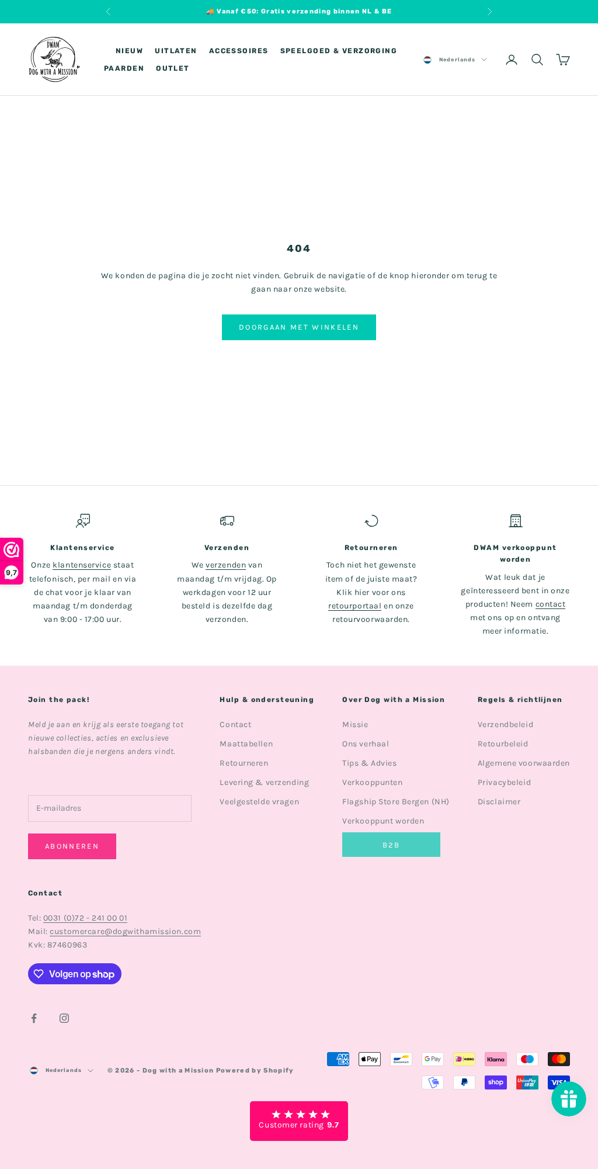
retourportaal (354, 606)
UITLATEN (176, 51)
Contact (235, 724)
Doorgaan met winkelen (299, 327)
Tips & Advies (369, 763)
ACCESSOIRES (239, 51)
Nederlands (457, 60)
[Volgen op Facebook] (34, 1018)
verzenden (226, 565)
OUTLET (173, 68)
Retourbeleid (503, 744)
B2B (392, 845)
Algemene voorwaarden (524, 763)
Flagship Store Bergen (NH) (396, 802)
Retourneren (244, 763)
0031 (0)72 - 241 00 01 (85, 918)
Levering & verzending (264, 782)
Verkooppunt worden (383, 821)
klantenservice (82, 565)
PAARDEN (124, 68)
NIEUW (129, 51)
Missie (355, 724)
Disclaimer (499, 802)
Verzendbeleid (505, 724)
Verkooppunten (372, 782)
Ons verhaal (365, 744)
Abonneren (72, 846)
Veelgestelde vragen (259, 802)
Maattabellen (246, 744)
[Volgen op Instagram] (64, 1018)
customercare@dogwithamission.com (125, 931)
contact (551, 604)
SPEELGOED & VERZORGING (339, 51)
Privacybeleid (504, 782)
